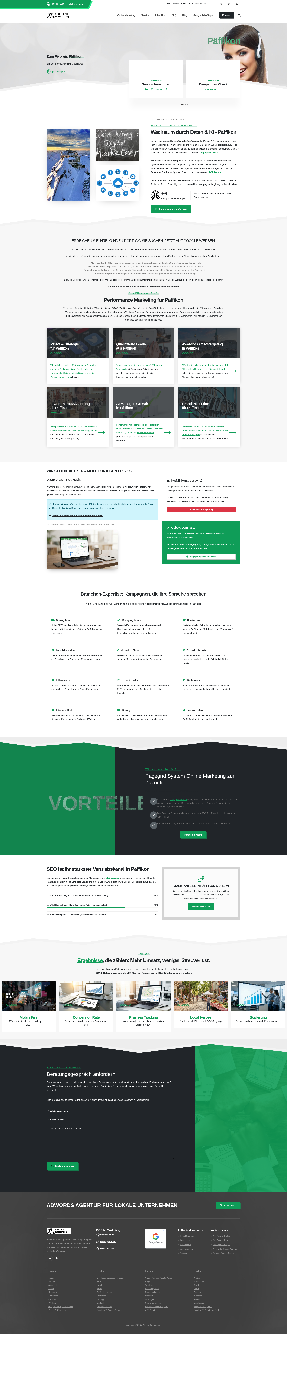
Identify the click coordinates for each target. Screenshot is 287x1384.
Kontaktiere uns (187, 1236)
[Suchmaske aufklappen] (239, 15)
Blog (184, 15)
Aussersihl (53, 1285)
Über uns (160, 15)
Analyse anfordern (201, 907)
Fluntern (197, 1292)
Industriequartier (152, 1289)
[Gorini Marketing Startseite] (59, 15)
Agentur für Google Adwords (225, 1249)
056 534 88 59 (107, 1234)
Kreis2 (99, 1285)
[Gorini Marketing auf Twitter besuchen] (228, 3)
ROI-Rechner (215, 172)
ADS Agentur (151, 1310)
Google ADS (199, 1303)
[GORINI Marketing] (59, 1233)
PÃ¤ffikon (52, 1303)
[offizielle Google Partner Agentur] (155, 1238)
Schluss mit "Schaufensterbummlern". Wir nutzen (139, 365)
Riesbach (149, 1296)
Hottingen (52, 1292)
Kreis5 (196, 1289)
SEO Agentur (113, 878)
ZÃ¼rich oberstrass (153, 1292)
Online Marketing (126, 15)
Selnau (51, 1278)
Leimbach (52, 1281)
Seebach (100, 1303)
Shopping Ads (90, 430)
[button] (181, 104)
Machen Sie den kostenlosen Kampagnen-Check (77, 515)
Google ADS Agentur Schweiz (110, 1310)
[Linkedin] (57, 1258)
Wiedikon (149, 1285)
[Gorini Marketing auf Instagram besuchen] (220, 3)
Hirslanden (101, 1296)
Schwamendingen (153, 1303)
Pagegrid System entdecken (203, 556)
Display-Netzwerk (217, 369)
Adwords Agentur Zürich (223, 1253)
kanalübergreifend (145, 432)
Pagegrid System (178, 799)
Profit (68, 377)
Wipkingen (149, 1299)
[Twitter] (50, 1258)
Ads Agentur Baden (221, 1236)
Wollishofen (199, 1281)
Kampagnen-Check (208, 152)
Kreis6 (51, 1289)
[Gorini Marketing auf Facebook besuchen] (212, 3)
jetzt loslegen (58, 71)
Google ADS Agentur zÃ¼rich (206, 1310)
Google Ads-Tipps (203, 15)
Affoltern (197, 1299)
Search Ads (121, 369)
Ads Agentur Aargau (221, 1245)
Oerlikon (52, 1299)
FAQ (174, 15)
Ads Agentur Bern (220, 1240)
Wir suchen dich (187, 1249)
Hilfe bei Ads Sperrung (202, 509)
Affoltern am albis (104, 1307)
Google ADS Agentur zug (59, 1310)
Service (145, 15)
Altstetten (198, 1296)
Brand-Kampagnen (191, 434)
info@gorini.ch (75, 4)
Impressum (185, 1240)
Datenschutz (185, 1245)
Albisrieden (53, 1296)
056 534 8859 (58, 4)
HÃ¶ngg (100, 1299)
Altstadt (197, 1278)
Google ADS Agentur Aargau (60, 1307)
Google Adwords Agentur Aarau (158, 1278)
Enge (147, 1281)
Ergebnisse (90, 960)
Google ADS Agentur (203, 1307)
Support (183, 1253)
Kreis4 (99, 1289)
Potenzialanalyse (193, 894)
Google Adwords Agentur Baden (110, 1278)
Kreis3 (196, 1285)
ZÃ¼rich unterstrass (106, 1292)
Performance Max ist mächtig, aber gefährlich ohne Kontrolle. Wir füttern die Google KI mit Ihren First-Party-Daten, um (139, 429)
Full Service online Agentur (156, 1307)
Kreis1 (99, 1281)
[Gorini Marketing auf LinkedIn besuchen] (236, 3)
